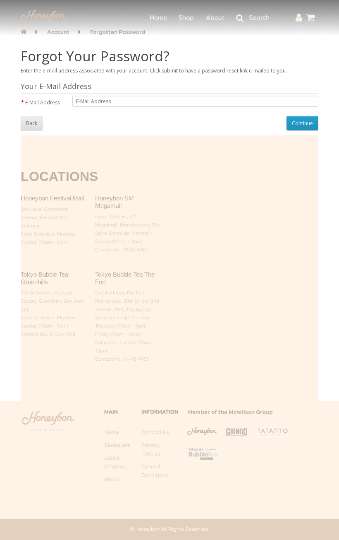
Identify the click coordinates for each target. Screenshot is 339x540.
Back (31, 123)
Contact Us (155, 432)
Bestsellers (117, 445)
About (215, 18)
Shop (186, 18)
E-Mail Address (42, 102)
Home (158, 18)
